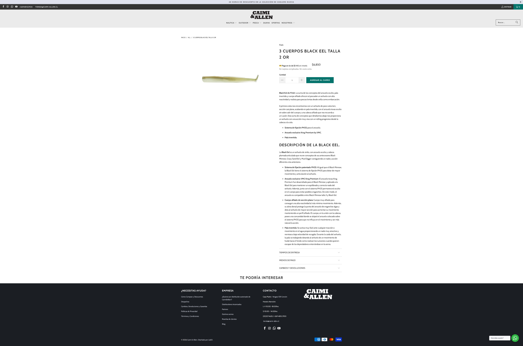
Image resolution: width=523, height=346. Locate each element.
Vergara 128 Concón (280, 297)
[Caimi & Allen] (261, 15)
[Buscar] (516, 22)
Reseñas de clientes (229, 319)
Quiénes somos (227, 314)
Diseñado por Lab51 (205, 340)
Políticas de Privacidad (189, 311)
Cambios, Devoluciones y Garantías (194, 306)
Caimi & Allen (192, 340)
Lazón (284, 116)
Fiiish (281, 45)
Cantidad (282, 75)
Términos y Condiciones (190, 316)
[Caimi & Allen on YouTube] (16, 7)
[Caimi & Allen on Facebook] (3, 7)
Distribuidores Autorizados (231, 304)
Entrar (507, 7)
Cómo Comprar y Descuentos (192, 297)
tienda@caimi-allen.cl (46, 7)
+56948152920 (26, 7)
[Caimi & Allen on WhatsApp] (12, 7)
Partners (225, 309)
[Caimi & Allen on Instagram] (7, 7)
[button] (231, 22)
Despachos (185, 301)
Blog (223, 324)
